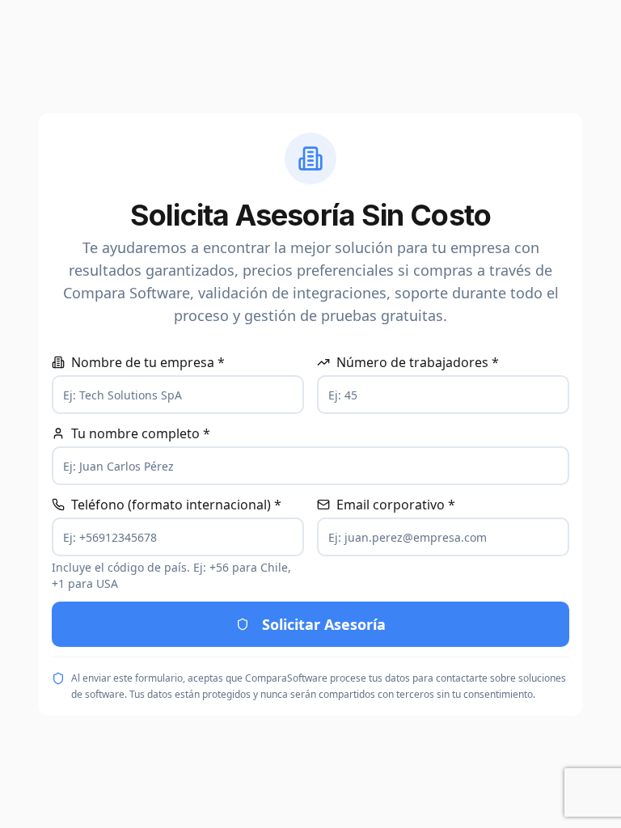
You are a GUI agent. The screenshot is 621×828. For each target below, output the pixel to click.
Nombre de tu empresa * (148, 362)
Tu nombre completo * (140, 433)
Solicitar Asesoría (324, 624)
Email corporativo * (395, 504)
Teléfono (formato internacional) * (176, 504)
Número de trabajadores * (417, 362)
